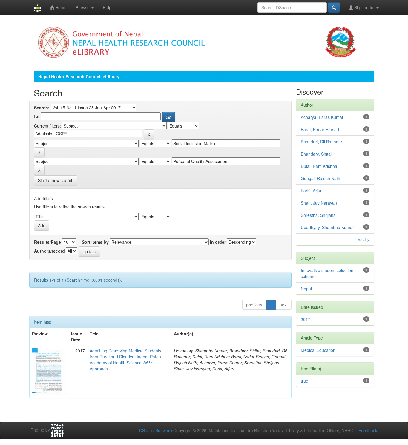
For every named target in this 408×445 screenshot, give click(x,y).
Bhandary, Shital (316, 154)
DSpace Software (155, 430)
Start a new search (55, 180)
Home (60, 7)
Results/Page (47, 242)
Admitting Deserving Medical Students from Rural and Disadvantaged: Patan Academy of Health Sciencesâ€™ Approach (125, 360)
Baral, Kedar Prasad (320, 129)
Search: (42, 108)
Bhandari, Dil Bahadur (321, 142)
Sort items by (95, 242)
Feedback (367, 430)
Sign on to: (364, 7)
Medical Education (318, 350)
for (37, 116)
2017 (305, 319)
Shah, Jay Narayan (319, 203)
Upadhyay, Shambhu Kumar (327, 227)
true (304, 381)
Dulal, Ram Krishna (319, 166)
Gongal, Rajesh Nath (320, 178)
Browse (83, 7)
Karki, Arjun (312, 191)
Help (107, 7)
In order (218, 242)
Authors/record (49, 251)
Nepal (306, 288)
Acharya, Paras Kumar (322, 117)
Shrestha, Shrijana (318, 215)
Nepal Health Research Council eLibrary (78, 76)
